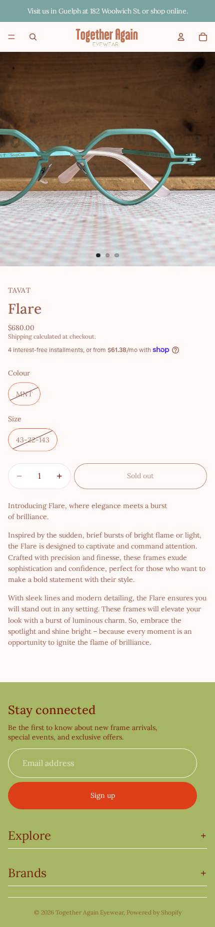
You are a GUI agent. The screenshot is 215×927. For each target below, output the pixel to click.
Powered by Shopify (154, 912)
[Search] (33, 37)
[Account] (181, 37)
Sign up (102, 795)
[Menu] (11, 36)
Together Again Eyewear (90, 912)
